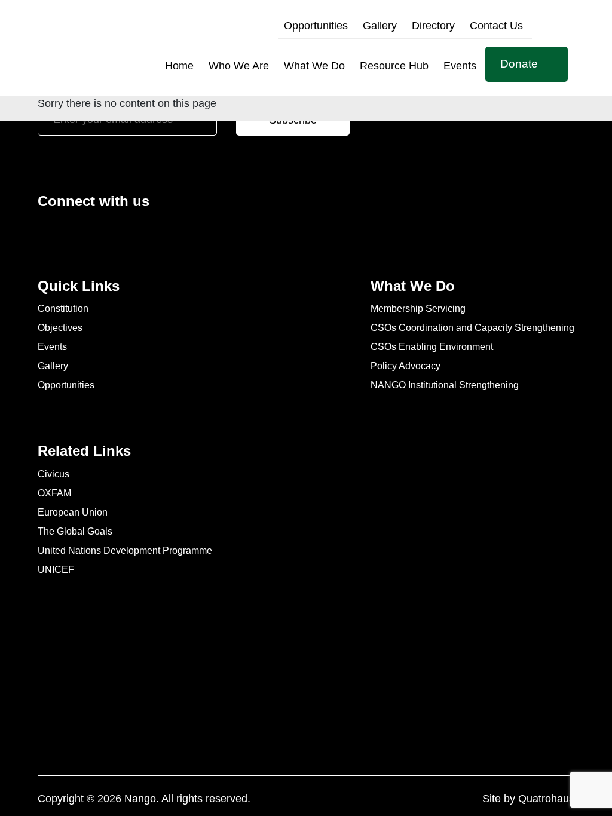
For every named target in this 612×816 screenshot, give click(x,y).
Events (459, 66)
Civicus (53, 474)
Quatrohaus (546, 799)
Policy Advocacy (405, 366)
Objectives (60, 328)
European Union (73, 512)
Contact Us (496, 26)
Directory (433, 26)
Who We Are (239, 66)
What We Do (314, 66)
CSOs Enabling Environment (432, 347)
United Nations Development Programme (125, 550)
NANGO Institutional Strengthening (445, 385)
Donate (519, 63)
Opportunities (316, 26)
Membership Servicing (418, 308)
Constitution (63, 308)
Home (179, 66)
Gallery (380, 26)
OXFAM (54, 493)
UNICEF (56, 570)
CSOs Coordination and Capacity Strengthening (472, 328)
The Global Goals (75, 531)
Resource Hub (394, 66)
